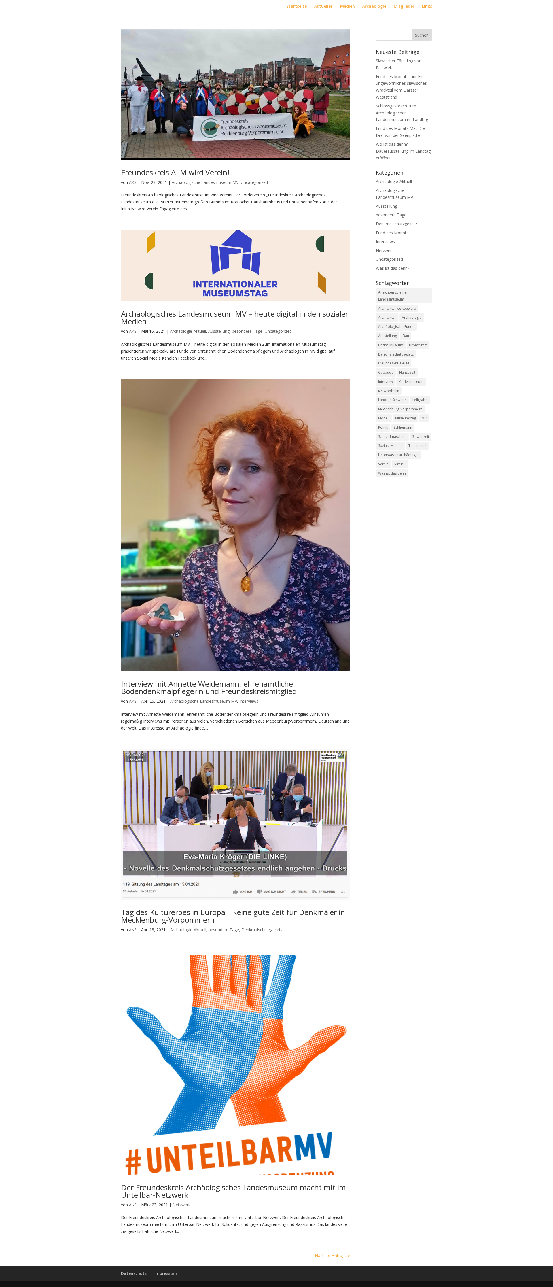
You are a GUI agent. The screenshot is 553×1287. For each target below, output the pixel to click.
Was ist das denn (392, 473)
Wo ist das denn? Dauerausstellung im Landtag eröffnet (403, 151)
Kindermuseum (411, 381)
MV (424, 418)
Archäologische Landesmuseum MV (205, 182)
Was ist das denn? (392, 268)
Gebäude (385, 372)
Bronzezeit (418, 345)
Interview (385, 381)
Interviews (248, 701)
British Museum (390, 345)
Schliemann (403, 427)
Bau (406, 335)
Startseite (296, 6)
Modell (383, 418)
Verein (383, 464)
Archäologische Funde (396, 326)
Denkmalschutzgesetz (262, 929)
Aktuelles (323, 6)
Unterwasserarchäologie (398, 454)
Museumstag (405, 418)
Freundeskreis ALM (393, 363)
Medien (347, 6)
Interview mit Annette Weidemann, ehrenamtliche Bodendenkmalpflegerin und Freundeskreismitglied (209, 687)
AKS (133, 182)
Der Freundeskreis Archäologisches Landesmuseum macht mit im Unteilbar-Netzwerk (233, 1191)
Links (427, 6)
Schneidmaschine (392, 436)
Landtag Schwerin (392, 399)
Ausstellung (219, 331)
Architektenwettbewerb (397, 308)
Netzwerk (181, 1204)
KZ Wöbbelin (388, 390)
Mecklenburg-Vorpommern (400, 409)
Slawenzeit (420, 436)
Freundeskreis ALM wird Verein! (175, 172)
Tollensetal (417, 445)
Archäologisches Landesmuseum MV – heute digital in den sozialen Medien (235, 317)
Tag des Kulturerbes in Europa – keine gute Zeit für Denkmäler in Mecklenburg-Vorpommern (233, 916)
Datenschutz (134, 1273)
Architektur (387, 317)
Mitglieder (404, 6)
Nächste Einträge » (332, 1255)
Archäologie (374, 6)
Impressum (165, 1273)
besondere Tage (247, 331)
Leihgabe (419, 399)
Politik (383, 427)
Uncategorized (254, 182)
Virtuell (400, 464)
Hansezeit (407, 372)
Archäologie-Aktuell (188, 331)
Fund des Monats (392, 232)
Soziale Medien (390, 445)
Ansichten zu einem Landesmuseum (394, 296)
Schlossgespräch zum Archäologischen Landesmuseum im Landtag (402, 112)
